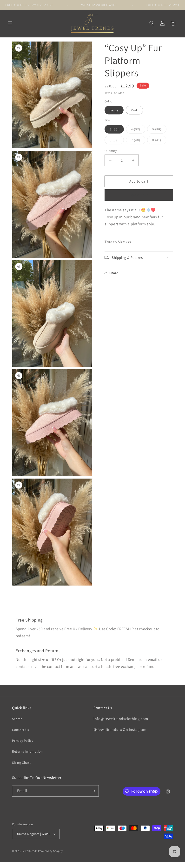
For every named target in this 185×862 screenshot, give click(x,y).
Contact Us (20, 730)
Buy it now (139, 195)
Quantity (111, 151)
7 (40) (138, 141)
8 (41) (159, 141)
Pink (134, 110)
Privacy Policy (22, 740)
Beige (114, 110)
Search (17, 719)
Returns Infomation (27, 751)
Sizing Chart (21, 762)
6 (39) (117, 141)
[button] (10, 23)
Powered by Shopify (50, 851)
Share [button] (113, 273)
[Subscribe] (93, 791)
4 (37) (138, 130)
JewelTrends (30, 851)
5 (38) (159, 130)
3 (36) (114, 129)
